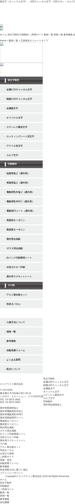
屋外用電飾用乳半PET (11, 414)
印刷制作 (24, 34)
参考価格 (68, 34)
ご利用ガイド (36, 34)
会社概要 (4, 502)
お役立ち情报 (7, 453)
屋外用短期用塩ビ (52, 404)
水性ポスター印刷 (9, 437)
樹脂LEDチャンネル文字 (56, 385)
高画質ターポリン (9, 424)
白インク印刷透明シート (12, 434)
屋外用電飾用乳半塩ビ (11, 411)
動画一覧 (48, 34)
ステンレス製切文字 (53, 395)
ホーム (3, 34)
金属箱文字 (49, 388)
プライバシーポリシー (11, 473)
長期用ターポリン (9, 421)
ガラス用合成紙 (8, 430)
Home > (4, 40)
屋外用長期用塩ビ (9, 408)
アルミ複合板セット (10, 447)
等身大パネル (7, 450)
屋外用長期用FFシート (11, 417)
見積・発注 (6, 460)
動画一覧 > (15, 40)
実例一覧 (58, 34)
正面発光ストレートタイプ (34, 40)
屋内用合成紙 (7, 427)
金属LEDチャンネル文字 (56, 382)
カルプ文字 (49, 398)
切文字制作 (13, 34)
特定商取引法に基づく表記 (14, 469)
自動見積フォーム (9, 463)
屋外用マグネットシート (12, 440)
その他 (3, 443)
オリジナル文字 (51, 391)
